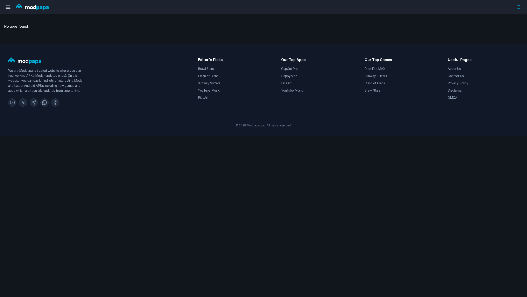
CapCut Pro (289, 69)
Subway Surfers (209, 83)
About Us (454, 69)
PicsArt (203, 98)
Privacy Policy (458, 83)
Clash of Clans (208, 76)
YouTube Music (209, 90)
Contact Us (456, 76)
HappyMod (289, 76)
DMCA (452, 98)
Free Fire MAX (375, 69)
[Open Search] (519, 7)
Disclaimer (455, 90)
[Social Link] (12, 102)
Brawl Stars (206, 69)
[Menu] (8, 7)
